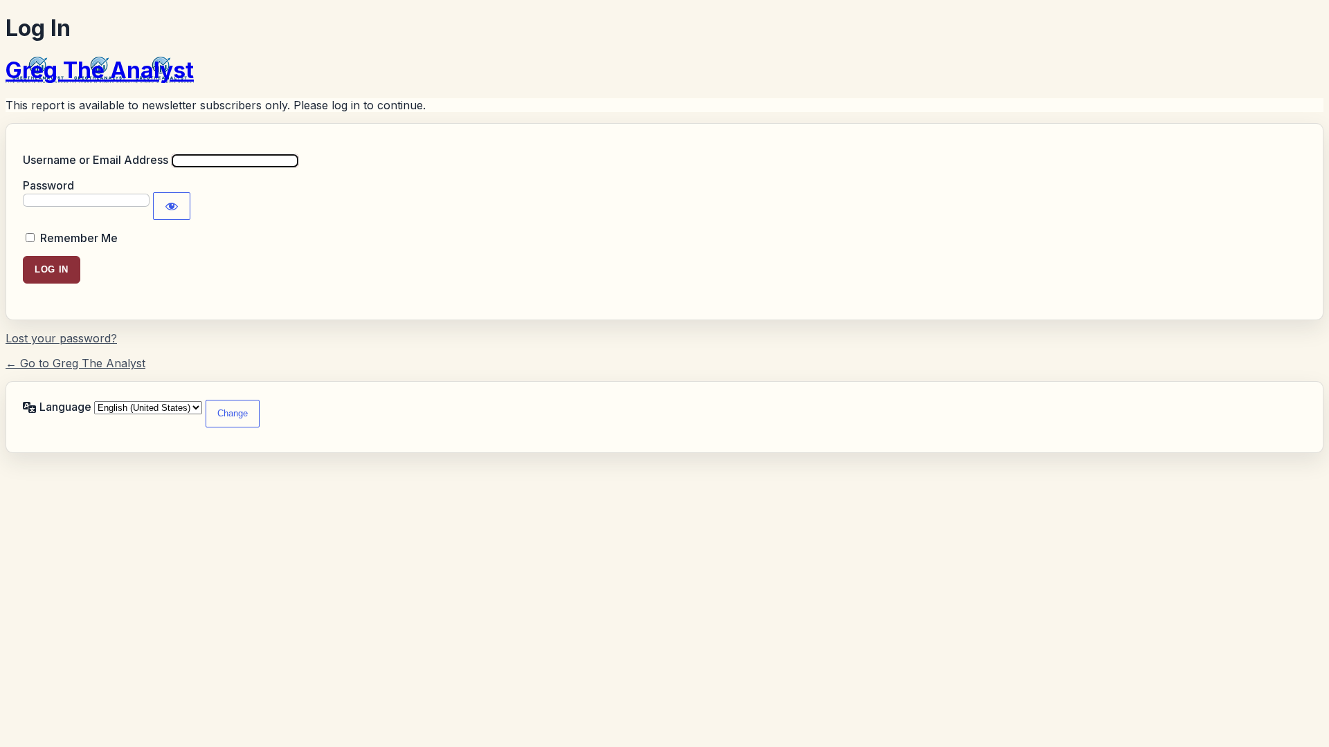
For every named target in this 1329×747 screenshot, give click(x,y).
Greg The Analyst (100, 70)
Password (48, 185)
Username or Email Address (95, 160)
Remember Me (79, 238)
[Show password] (171, 206)
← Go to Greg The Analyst (75, 363)
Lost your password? (61, 338)
